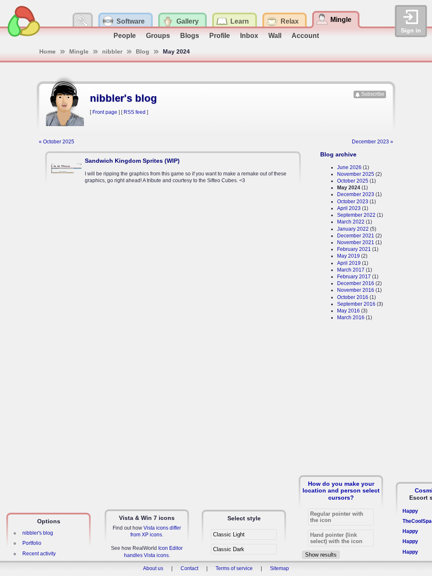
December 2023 (355, 194)
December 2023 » (372, 142)
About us (153, 568)
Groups (158, 35)
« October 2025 (56, 142)
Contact (189, 568)
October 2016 (352, 297)
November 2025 (355, 174)
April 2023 (349, 208)
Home (47, 51)
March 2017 (350, 270)
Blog (142, 51)
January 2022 (353, 229)
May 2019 (348, 256)
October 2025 (352, 181)
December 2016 (355, 283)
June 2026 (349, 167)
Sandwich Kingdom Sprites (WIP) (132, 160)
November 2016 (355, 290)
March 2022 (350, 222)
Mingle (79, 51)
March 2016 (350, 317)
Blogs (189, 35)
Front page (104, 112)
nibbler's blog (37, 533)
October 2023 (352, 202)
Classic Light (229, 534)
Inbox (249, 35)
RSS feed (135, 112)
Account (305, 35)
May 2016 (348, 311)
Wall (274, 35)
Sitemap (279, 568)
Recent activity (39, 554)
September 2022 (356, 215)
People (124, 35)
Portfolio (31, 543)
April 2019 (349, 263)
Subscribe (372, 94)
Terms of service (234, 568)
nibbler (112, 51)
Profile (219, 35)
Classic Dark (228, 549)
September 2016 (356, 304)
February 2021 (354, 249)
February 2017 (354, 277)
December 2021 (355, 236)
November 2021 (355, 242)
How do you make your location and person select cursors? (341, 490)
